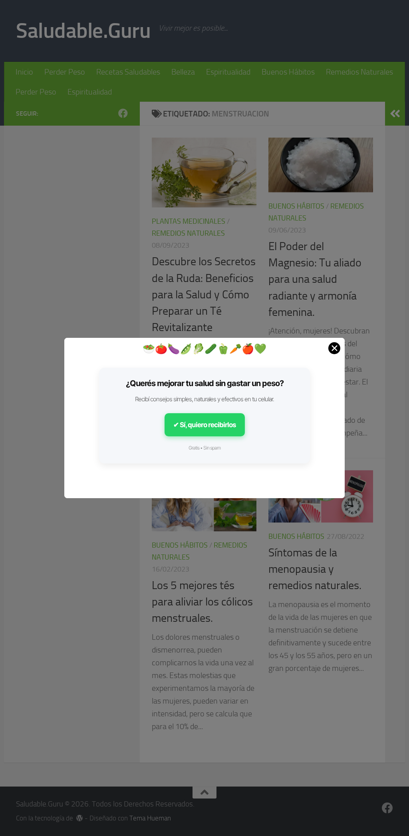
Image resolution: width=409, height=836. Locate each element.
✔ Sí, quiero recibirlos (204, 425)
